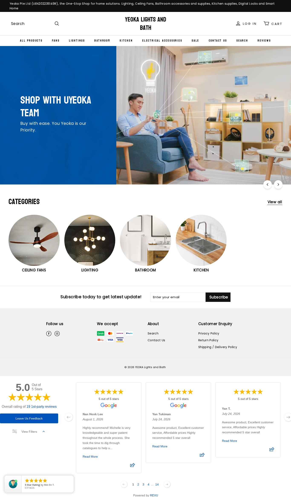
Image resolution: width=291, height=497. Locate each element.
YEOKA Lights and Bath (145, 23)
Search (242, 40)
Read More (90, 456)
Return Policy (208, 340)
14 (157, 484)
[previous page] (69, 417)
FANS (55, 40)
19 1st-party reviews (41, 406)
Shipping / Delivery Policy (217, 347)
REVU (154, 495)
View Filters (29, 431)
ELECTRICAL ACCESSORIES (162, 40)
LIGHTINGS (77, 40)
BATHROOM (102, 40)
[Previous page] (124, 484)
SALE (195, 40)
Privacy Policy (208, 333)
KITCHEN (126, 40)
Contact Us (218, 40)
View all (275, 202)
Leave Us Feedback (29, 418)
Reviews (264, 40)
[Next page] (167, 484)
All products (31, 40)
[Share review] (132, 466)
